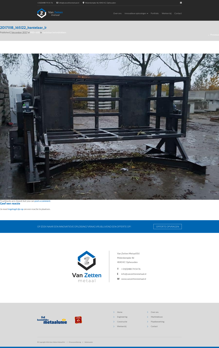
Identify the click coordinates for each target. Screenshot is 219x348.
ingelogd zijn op (15, 209)
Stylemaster (89, 342)
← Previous (213, 34)
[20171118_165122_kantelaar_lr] (109, 126)
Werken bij (166, 13)
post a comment (42, 201)
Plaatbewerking (157, 321)
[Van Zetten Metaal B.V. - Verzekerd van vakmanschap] (50, 13)
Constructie (122, 321)
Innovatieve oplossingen (135, 13)
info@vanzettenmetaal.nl (69, 3)
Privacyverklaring (75, 342)
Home (119, 312)
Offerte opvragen (167, 226)
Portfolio (155, 13)
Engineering (122, 317)
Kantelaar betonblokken (54, 32)
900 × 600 (35, 32)
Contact (178, 13)
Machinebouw (157, 317)
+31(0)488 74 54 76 (45, 3)
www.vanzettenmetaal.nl (133, 278)
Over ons (117, 13)
